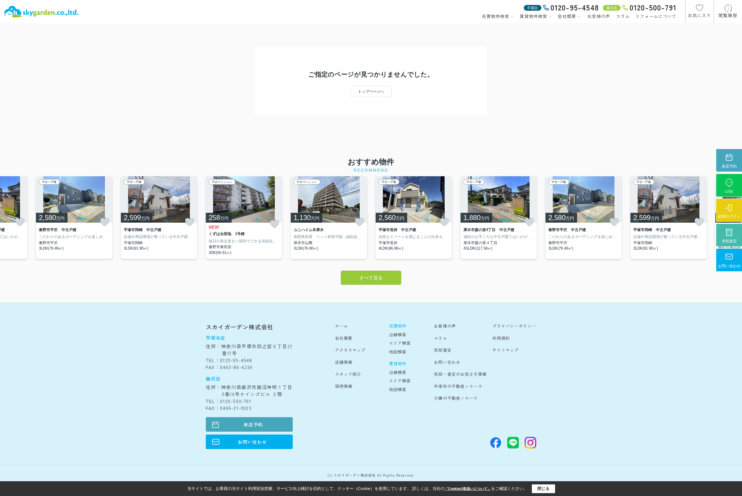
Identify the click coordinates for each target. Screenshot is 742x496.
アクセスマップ (350, 350)
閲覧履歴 (728, 15)
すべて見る (371, 277)
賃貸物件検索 (533, 16)
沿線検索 (397, 334)
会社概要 (567, 16)
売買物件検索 (495, 16)
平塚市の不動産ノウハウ (458, 386)
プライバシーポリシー (514, 326)
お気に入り (699, 15)
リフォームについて (655, 16)
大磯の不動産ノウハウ (456, 398)
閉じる (543, 488)
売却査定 (442, 350)
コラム (623, 16)
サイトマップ (505, 350)
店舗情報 (343, 362)
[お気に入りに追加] (19, 222)
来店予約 (253, 424)
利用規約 (501, 338)
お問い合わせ (252, 441)
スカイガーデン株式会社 (239, 327)
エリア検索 (400, 343)
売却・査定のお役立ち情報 (460, 374)
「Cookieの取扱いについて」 (468, 489)
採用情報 (343, 386)
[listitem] (243, 217)
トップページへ (371, 91)
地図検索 (397, 352)
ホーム (341, 326)
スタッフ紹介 (348, 374)
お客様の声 (598, 16)
